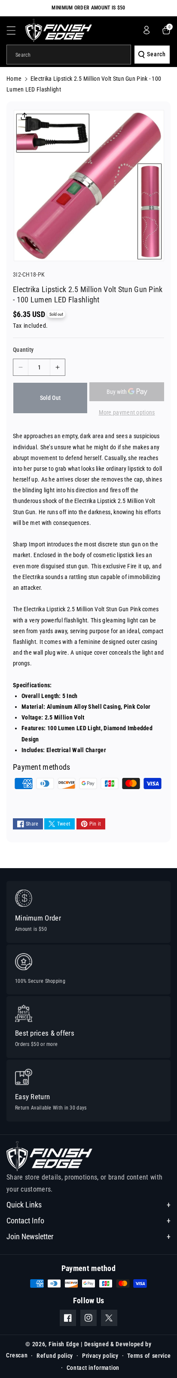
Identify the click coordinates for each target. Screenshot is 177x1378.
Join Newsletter (29, 1236)
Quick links (24, 1204)
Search (156, 54)
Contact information (93, 1367)
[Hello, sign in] (146, 30)
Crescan (16, 1355)
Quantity (23, 349)
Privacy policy (100, 1355)
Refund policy (55, 1355)
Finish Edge (64, 1344)
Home (13, 78)
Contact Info (25, 1220)
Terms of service (149, 1355)
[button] (15, 30)
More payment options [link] (127, 412)
